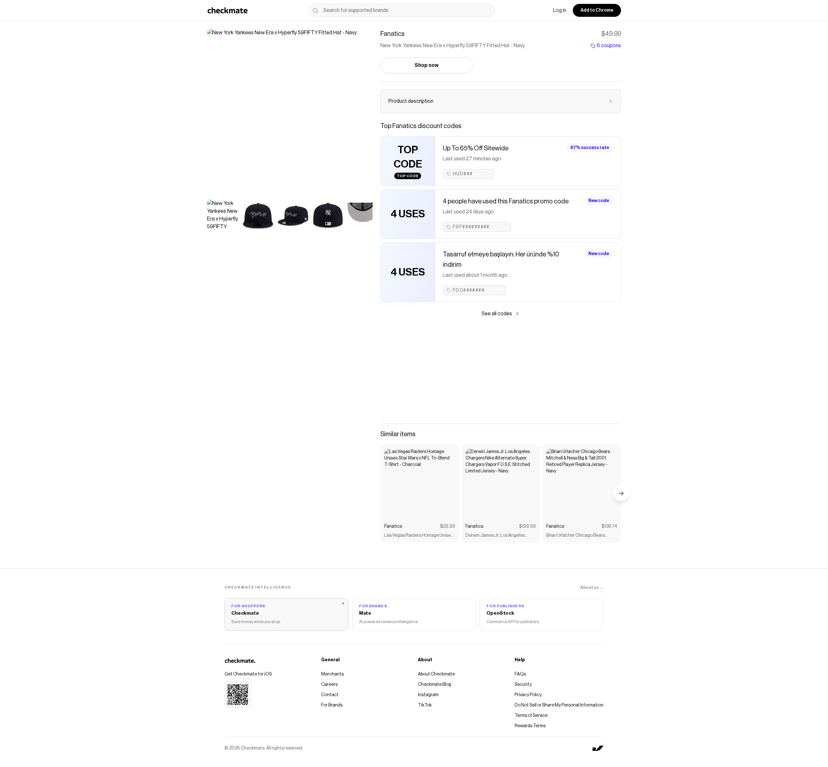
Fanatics (393, 526)
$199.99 (527, 526)
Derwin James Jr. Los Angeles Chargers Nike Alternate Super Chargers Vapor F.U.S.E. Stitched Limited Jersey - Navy (497, 536)
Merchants (332, 674)
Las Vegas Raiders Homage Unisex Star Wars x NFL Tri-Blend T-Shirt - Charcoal (418, 536)
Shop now (427, 65)
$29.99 (447, 526)
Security (523, 684)
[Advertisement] (500, 370)
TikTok (425, 705)
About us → (592, 587)
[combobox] (402, 10)
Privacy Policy (528, 695)
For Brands (332, 705)
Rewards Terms (530, 726)
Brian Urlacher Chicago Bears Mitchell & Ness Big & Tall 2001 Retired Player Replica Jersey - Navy (576, 536)
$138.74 (609, 526)
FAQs (520, 674)
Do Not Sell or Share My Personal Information (559, 705)
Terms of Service (531, 715)
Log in (559, 10)
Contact (330, 695)
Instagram (428, 695)
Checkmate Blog (434, 684)
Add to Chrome (597, 10)
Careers (329, 684)
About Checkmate (436, 674)
